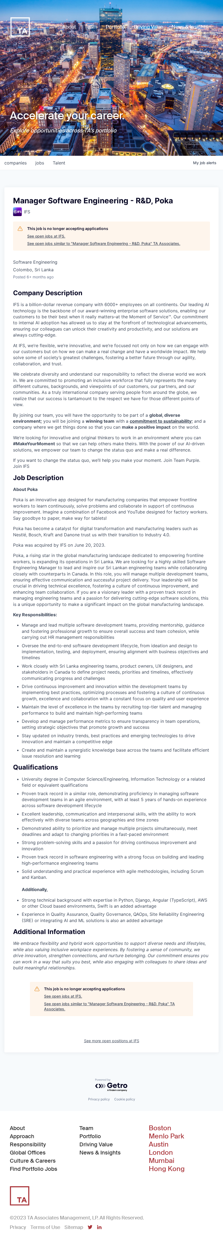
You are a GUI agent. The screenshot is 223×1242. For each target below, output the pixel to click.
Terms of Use (45, 1227)
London (161, 1152)
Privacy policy (99, 1099)
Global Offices (28, 1152)
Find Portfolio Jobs (33, 1168)
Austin (159, 1144)
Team (86, 1128)
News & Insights (100, 1152)
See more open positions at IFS (111, 1040)
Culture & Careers (33, 1160)
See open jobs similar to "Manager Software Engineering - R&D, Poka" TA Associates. (103, 243)
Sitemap (73, 1227)
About (17, 1128)
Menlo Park (166, 1136)
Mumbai (161, 1161)
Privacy (18, 1227)
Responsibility (28, 1144)
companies (15, 163)
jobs (39, 163)
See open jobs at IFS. (46, 236)
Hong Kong (167, 1169)
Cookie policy (124, 1099)
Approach (22, 1136)
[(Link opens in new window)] (90, 1227)
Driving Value (96, 1144)
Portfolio (90, 1136)
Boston (160, 1128)
